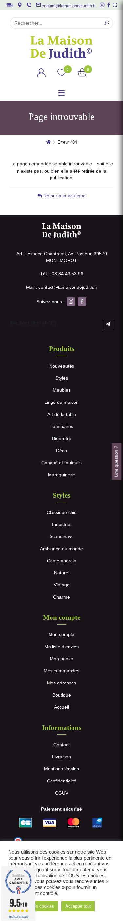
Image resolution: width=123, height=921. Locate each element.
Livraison (61, 756)
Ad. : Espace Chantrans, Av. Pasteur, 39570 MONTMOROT (61, 257)
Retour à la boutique (64, 195)
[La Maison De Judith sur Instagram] (102, 5)
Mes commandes (61, 670)
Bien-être (61, 438)
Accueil (61, 707)
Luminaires (61, 426)
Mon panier (61, 658)
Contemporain (61, 560)
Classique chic (61, 512)
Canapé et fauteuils (61, 462)
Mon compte (61, 634)
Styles (61, 378)
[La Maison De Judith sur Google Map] (19, 5)
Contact (61, 744)
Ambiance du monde (61, 548)
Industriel (61, 524)
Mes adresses (61, 682)
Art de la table (61, 414)
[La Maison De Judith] (61, 47)
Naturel (61, 572)
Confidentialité (61, 780)
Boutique (61, 695)
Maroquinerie (61, 474)
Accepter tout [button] (78, 906)
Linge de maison (61, 402)
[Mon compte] (41, 73)
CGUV (61, 793)
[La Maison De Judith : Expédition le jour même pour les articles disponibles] (9, 4)
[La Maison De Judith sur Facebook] (108, 5)
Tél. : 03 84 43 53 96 (61, 273)
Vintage (62, 584)
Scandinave (62, 536)
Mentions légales (61, 768)
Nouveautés (61, 366)
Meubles (62, 390)
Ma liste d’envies (61, 646)
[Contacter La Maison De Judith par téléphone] (29, 5)
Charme (61, 597)
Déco (61, 450)
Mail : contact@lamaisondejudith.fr (61, 287)
